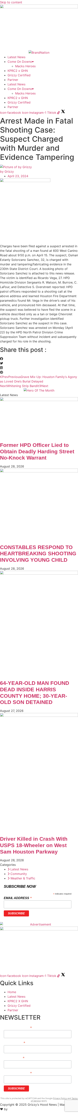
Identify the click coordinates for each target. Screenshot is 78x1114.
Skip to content (11, 2)
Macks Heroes (25, 66)
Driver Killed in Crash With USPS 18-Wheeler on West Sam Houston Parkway (33, 845)
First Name (14, 1043)
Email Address (18, 898)
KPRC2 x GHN (18, 71)
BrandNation (17, 1109)
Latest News (16, 57)
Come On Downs (20, 61)
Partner (13, 80)
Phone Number (18, 1073)
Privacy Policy (60, 1098)
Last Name (14, 1058)
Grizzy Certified (19, 75)
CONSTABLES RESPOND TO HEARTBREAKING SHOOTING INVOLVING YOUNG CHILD (38, 553)
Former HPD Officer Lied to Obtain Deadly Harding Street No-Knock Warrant (37, 451)
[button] (39, 358)
